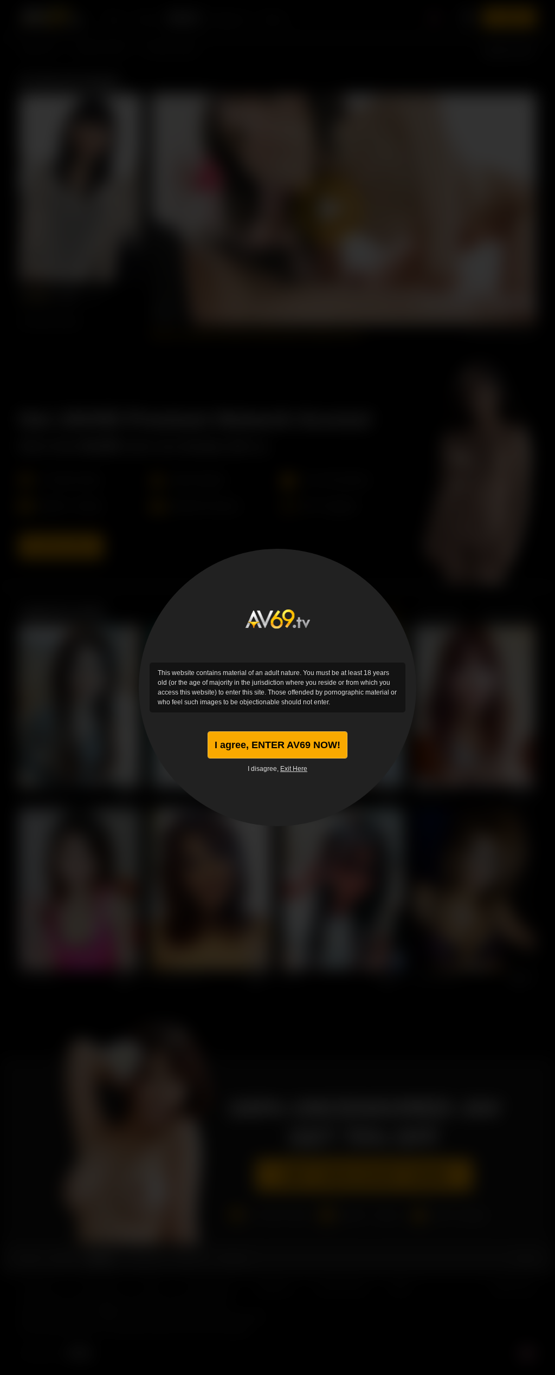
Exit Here (293, 769)
